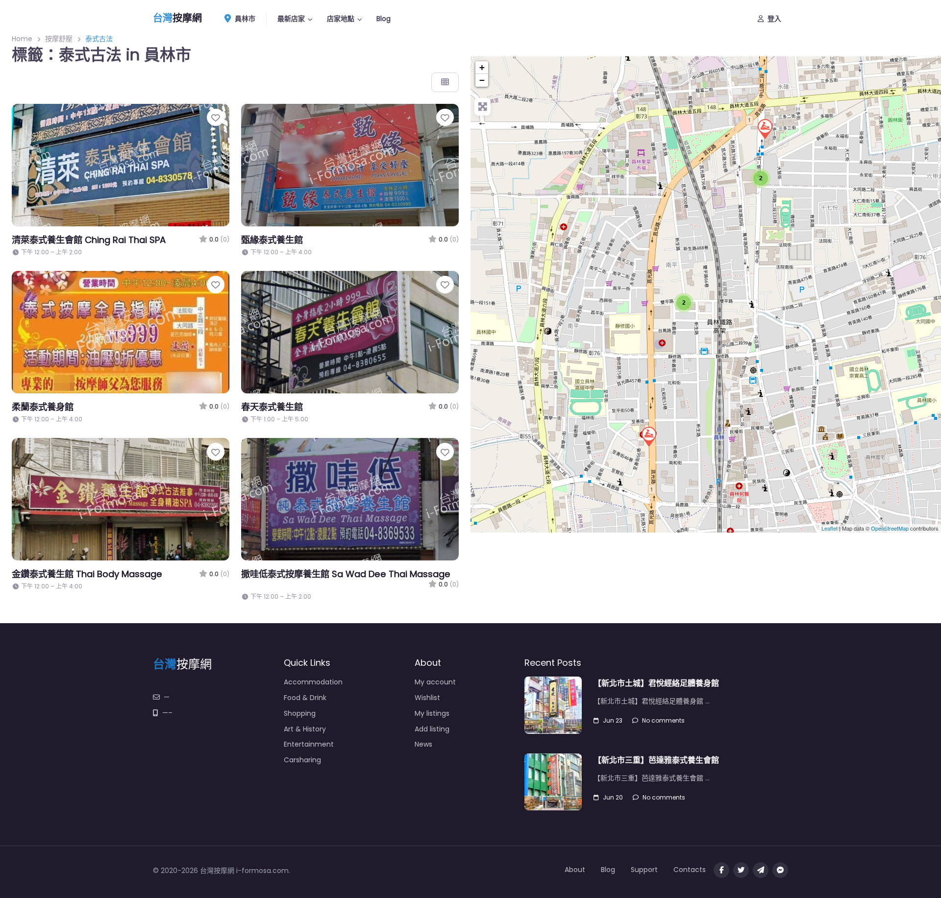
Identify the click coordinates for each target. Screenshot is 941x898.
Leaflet (829, 529)
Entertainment (309, 744)
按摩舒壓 (59, 39)
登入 (774, 19)
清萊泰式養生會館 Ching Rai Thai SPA (89, 240)
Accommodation (313, 682)
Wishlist (427, 698)
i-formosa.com (262, 870)
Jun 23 (612, 720)
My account (435, 682)
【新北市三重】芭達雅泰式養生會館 (656, 760)
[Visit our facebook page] (721, 870)
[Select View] (445, 82)
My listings (432, 713)
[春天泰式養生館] (648, 436)
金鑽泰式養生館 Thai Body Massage (87, 574)
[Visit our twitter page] (741, 870)
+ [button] (482, 67)
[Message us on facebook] (780, 870)
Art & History (305, 729)
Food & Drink (305, 698)
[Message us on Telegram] (760, 870)
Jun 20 (613, 797)
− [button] (482, 80)
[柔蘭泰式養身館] (764, 128)
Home (22, 39)
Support (644, 869)
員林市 (244, 19)
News (423, 744)
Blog (383, 19)
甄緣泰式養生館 (272, 240)
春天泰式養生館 (272, 407)
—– (167, 713)
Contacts (689, 869)
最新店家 (291, 19)
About (575, 869)
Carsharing (302, 760)
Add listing (432, 729)
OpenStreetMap (890, 529)
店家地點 (340, 19)
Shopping (300, 713)
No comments (663, 720)
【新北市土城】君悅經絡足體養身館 (656, 683)
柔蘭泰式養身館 (43, 407)
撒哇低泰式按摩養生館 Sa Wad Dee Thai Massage (345, 574)
